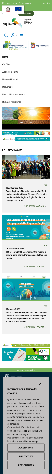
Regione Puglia (9, 2)
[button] (3, 118)
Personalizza (26, 465)
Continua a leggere (34, 206)
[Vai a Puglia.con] (17, 23)
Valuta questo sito (26, 370)
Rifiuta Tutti (26, 456)
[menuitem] (26, 56)
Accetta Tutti (26, 447)
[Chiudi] (6, 35)
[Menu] (21, 35)
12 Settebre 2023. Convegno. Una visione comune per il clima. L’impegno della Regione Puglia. (26, 255)
